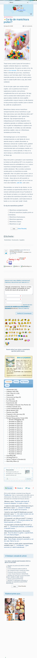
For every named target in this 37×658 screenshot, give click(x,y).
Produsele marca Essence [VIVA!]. (17, 572)
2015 (11, 26)
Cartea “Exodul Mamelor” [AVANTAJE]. (18, 574)
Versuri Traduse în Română (15, 459)
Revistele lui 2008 (14, 421)
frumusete (15, 240)
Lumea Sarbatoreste (12, 408)
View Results (22, 228)
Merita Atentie (10, 410)
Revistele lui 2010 (14, 425)
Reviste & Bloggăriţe (15, 419)
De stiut (8, 399)
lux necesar (12, 70)
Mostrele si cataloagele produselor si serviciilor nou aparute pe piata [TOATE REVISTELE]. (17, 582)
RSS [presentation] (7, 385)
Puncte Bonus (10, 416)
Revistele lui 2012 (14, 429)
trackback (12, 251)
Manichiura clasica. (16, 221)
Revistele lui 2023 (14, 450)
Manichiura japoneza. (16, 219)
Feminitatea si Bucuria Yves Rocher (17, 405)
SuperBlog (9, 455)
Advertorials (10, 389)
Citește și (20, 488)
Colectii (8, 395)
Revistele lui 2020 (14, 444)
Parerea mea (10, 412)
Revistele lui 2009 (14, 423)
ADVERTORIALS (9, 17)
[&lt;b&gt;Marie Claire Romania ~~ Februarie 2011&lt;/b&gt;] (10, 606)
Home (31, 14)
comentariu (16, 249)
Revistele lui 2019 (14, 442)
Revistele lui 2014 (14, 433)
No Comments (28, 26)
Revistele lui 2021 (14, 446)
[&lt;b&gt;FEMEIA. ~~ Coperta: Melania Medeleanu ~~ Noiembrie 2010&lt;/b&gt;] (10, 599)
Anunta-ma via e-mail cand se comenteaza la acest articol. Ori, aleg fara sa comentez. (18, 306)
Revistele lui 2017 (14, 438)
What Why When (11, 461)
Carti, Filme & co (11, 393)
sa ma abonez (14, 308)
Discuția (9, 488)
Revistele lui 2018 (14, 440)
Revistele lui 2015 (14, 435)
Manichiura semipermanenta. (19, 210)
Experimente (10, 403)
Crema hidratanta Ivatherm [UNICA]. (17, 568)
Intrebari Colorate (11, 406)
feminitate (7, 240)
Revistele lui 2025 (14, 453)
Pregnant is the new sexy (14, 414)
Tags (28, 488)
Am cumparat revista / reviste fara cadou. (18, 570)
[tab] (9, 381)
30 (9, 26)
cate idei (19, 182)
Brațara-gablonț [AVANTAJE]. (15, 579)
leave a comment (18, 252)
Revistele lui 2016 (14, 436)
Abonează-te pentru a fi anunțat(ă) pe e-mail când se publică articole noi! (13, 473)
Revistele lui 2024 (14, 452)
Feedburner (7, 495)
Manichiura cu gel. (15, 224)
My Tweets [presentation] (24, 381)
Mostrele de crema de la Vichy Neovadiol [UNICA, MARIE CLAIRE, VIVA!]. (18, 576)
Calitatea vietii (10, 391)
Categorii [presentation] (8, 381)
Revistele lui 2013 (14, 431)
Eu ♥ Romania (10, 401)
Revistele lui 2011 (14, 427)
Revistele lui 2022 (14, 448)
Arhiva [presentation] (16, 381)
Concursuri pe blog (12, 397)
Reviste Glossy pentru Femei (15, 418)
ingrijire (21, 240)
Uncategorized (10, 457)
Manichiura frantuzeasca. (17, 217)
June (6, 26)
